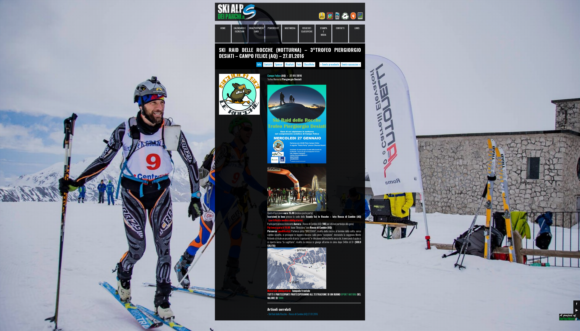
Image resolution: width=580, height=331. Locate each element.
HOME (222, 28)
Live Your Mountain (569, 317)
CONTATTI (340, 28)
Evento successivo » (351, 64)
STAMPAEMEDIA (323, 31)
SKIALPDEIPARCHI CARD (256, 29)
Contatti (268, 64)
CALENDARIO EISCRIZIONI (240, 29)
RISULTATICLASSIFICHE (306, 29)
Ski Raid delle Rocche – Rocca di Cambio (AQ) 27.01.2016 (293, 314)
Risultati (290, 64)
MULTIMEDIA (290, 28)
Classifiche (309, 64)
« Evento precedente (329, 64)
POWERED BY (273, 28)
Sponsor (278, 64)
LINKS (356, 28)
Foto (299, 64)
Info (259, 64)
